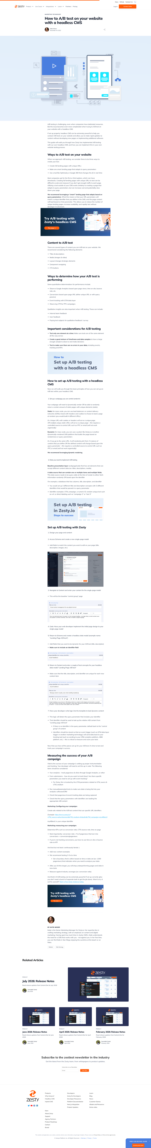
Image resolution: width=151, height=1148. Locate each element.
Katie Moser (53, 28)
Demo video (93, 1107)
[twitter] (29, 1106)
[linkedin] (37, 1106)
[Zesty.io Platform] (20, 6)
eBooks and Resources (96, 1104)
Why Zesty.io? (49, 1096)
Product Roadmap (51, 1122)
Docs (116, 2)
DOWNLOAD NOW (138, 1145)
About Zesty (49, 1113)
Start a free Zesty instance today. (72, 882)
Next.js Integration (73, 1104)
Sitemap (83, 1138)
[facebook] (34, 1106)
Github (122, 2)
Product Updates (72, 1107)
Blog (90, 1096)
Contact (47, 1125)
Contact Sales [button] (127, 6)
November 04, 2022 (55, 30)
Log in (115, 6)
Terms (95, 1138)
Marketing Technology (53, 14)
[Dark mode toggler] (135, 2)
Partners (68, 6)
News (91, 1099)
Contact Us (129, 2)
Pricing (75, 6)
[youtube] (31, 1106)
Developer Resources (74, 1099)
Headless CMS (50, 1099)
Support (47, 1116)
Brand (47, 1127)
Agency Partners (50, 1119)
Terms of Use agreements (109, 1135)
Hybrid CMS (49, 1101)
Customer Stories (95, 1101)
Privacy (89, 1138)
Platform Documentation (75, 1101)
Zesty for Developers (74, 1096)
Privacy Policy (97, 1135)
